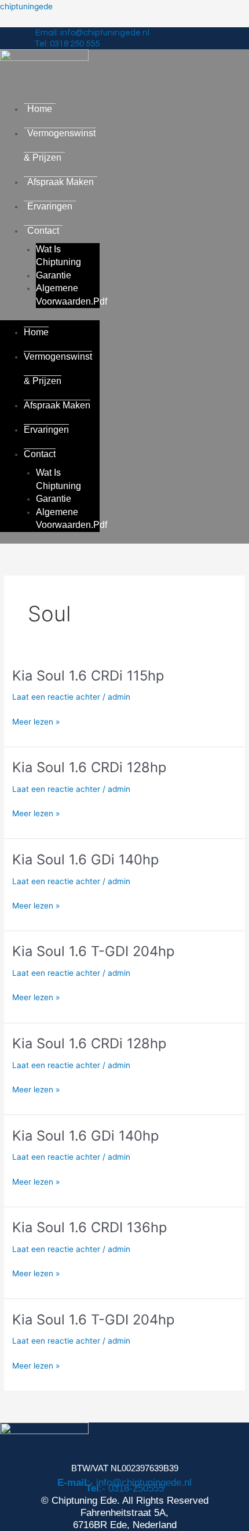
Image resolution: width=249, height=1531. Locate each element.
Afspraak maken (60, 182)
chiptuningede (26, 6)
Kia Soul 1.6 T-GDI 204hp (93, 951)
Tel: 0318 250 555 (67, 43)
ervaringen (49, 206)
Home (39, 109)
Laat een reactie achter (56, 696)
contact (43, 231)
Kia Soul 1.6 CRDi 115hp (88, 675)
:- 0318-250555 (125, 1488)
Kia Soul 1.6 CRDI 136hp (89, 1227)
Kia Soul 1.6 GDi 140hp (85, 859)
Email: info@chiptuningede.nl (92, 32)
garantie (53, 275)
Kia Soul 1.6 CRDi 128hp (89, 767)
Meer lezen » (36, 722)
